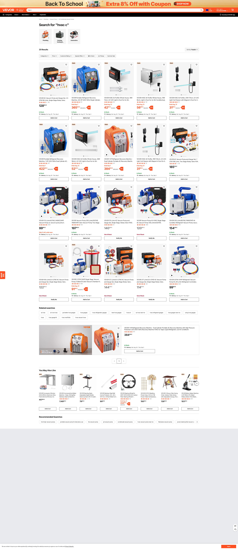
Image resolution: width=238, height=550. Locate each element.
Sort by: (189, 49)
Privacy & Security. (69, 546)
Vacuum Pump (53, 19)
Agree (228, 546)
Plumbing (46, 19)
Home (40, 19)
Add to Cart (53, 118)
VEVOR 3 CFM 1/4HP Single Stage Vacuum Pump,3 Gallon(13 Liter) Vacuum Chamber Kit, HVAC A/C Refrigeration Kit (86, 281)
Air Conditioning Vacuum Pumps (66, 19)
